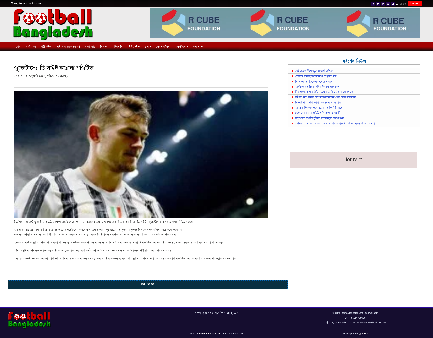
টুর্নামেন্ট (133, 47)
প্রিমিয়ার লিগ (118, 47)
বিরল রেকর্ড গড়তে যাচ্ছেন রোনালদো (314, 82)
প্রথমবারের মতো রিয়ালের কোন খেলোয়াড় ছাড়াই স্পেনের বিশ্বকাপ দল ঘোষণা (335, 123)
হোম (18, 47)
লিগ (102, 47)
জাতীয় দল (31, 47)
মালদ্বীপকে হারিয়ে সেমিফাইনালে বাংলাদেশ (317, 87)
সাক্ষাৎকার (90, 47)
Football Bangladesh (210, 333)
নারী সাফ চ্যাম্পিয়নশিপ (68, 47)
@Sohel (363, 333)
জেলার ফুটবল (163, 47)
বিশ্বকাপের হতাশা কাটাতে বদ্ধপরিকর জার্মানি (318, 102)
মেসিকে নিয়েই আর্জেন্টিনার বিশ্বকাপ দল (315, 76)
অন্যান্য (197, 47)
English (415, 3)
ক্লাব (147, 47)
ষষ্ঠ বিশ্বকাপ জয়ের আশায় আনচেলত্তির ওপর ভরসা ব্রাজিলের (325, 97)
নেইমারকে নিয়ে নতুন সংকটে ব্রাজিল (313, 71)
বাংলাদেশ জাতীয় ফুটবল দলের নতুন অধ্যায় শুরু (319, 118)
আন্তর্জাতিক (181, 47)
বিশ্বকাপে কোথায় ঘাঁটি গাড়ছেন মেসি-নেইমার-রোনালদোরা (325, 92)
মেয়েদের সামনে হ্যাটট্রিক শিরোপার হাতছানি (317, 113)
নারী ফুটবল (46, 47)
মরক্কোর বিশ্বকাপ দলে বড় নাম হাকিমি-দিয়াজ (318, 108)
